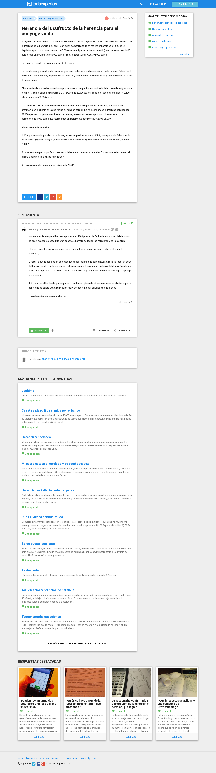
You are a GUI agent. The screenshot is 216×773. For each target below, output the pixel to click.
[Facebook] (38, 763)
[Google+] (43, 763)
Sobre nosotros (30, 758)
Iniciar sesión (158, 4)
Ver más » (185, 54)
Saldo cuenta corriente (38, 544)
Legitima (28, 391)
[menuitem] (40, 197)
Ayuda (41, 758)
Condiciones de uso (69, 758)
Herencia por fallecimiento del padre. (48, 490)
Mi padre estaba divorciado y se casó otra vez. (55, 464)
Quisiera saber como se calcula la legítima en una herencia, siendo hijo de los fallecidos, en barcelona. (75, 395)
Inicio (20, 758)
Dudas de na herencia (162, 41)
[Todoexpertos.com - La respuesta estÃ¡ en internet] (42, 4)
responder (48, 359)
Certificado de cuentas (162, 35)
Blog (48, 758)
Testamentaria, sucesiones (41, 617)
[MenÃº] (22, 4)
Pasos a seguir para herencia (165, 47)
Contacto (55, 758)
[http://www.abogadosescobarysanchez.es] (112, 229)
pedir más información (71, 359)
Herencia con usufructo (163, 29)
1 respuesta (32, 427)
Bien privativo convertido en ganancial (169, 23)
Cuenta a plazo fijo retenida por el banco (51, 410)
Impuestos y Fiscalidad (50, 18)
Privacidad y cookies (89, 758)
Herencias (28, 18)
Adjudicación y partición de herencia (48, 590)
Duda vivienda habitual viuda (42, 517)
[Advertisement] (77, 180)
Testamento (30, 570)
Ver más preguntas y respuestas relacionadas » (77, 643)
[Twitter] (33, 763)
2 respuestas (33, 400)
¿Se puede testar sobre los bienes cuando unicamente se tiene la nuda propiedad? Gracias (69, 575)
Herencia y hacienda (36, 437)
